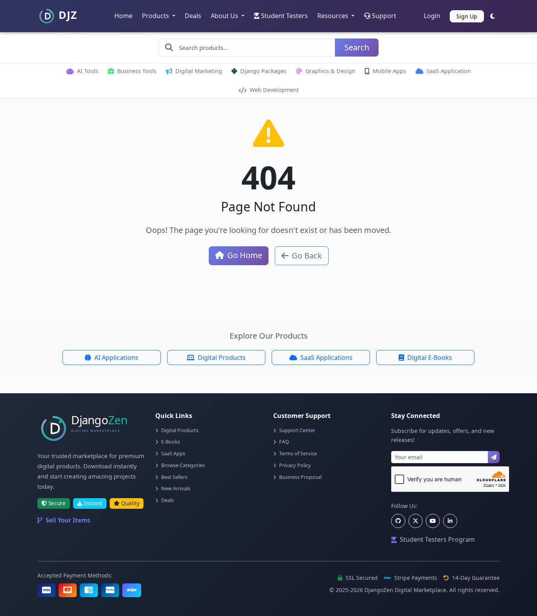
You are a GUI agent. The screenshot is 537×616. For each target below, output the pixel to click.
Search (356, 47)
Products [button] (156, 15)
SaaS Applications (326, 357)
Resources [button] (333, 15)
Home (123, 15)
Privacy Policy (295, 465)
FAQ (284, 441)
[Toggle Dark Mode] (493, 16)
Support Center (297, 430)
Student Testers (284, 15)
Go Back (307, 255)
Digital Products (222, 357)
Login (432, 15)
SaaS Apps (173, 453)
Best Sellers (174, 476)
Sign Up (466, 16)
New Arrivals (175, 488)
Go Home (244, 255)
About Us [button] (225, 15)
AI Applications (116, 357)
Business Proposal (300, 476)
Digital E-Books (429, 357)
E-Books (170, 441)
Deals (193, 15)
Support (384, 15)
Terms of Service (298, 453)
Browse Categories (183, 465)
